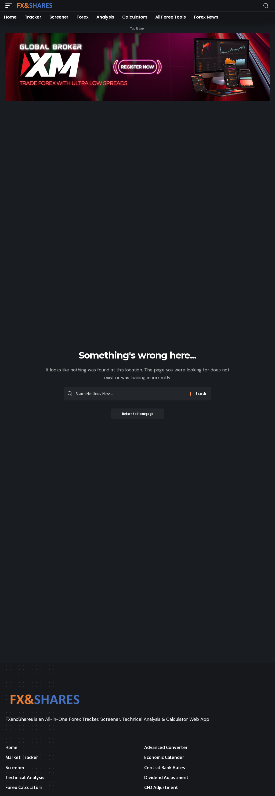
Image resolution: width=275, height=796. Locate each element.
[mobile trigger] (10, 5)
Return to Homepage (137, 414)
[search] (266, 6)
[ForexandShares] (35, 5)
